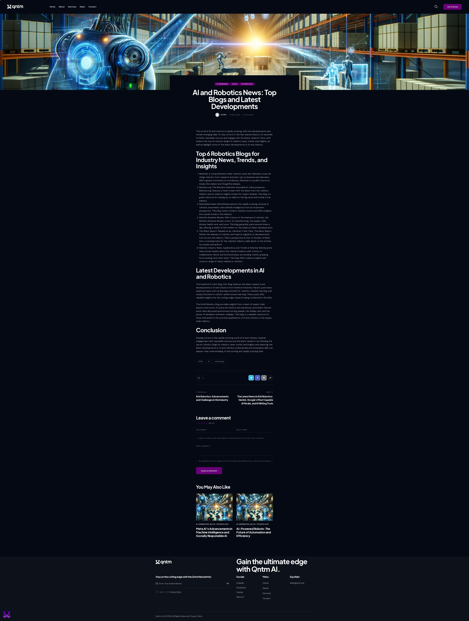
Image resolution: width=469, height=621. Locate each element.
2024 (200, 361)
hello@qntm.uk (297, 583)
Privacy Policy (175, 592)
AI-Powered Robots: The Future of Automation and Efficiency (253, 532)
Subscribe (227, 584)
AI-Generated (222, 84)
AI (208, 361)
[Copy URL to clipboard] (270, 378)
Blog (235, 84)
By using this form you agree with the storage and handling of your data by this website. (235, 461)
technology (219, 361)
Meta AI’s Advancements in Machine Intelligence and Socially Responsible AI (214, 532)
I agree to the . (170, 592)
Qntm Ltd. (160, 616)
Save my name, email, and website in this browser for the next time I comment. (231, 438)
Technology (247, 84)
